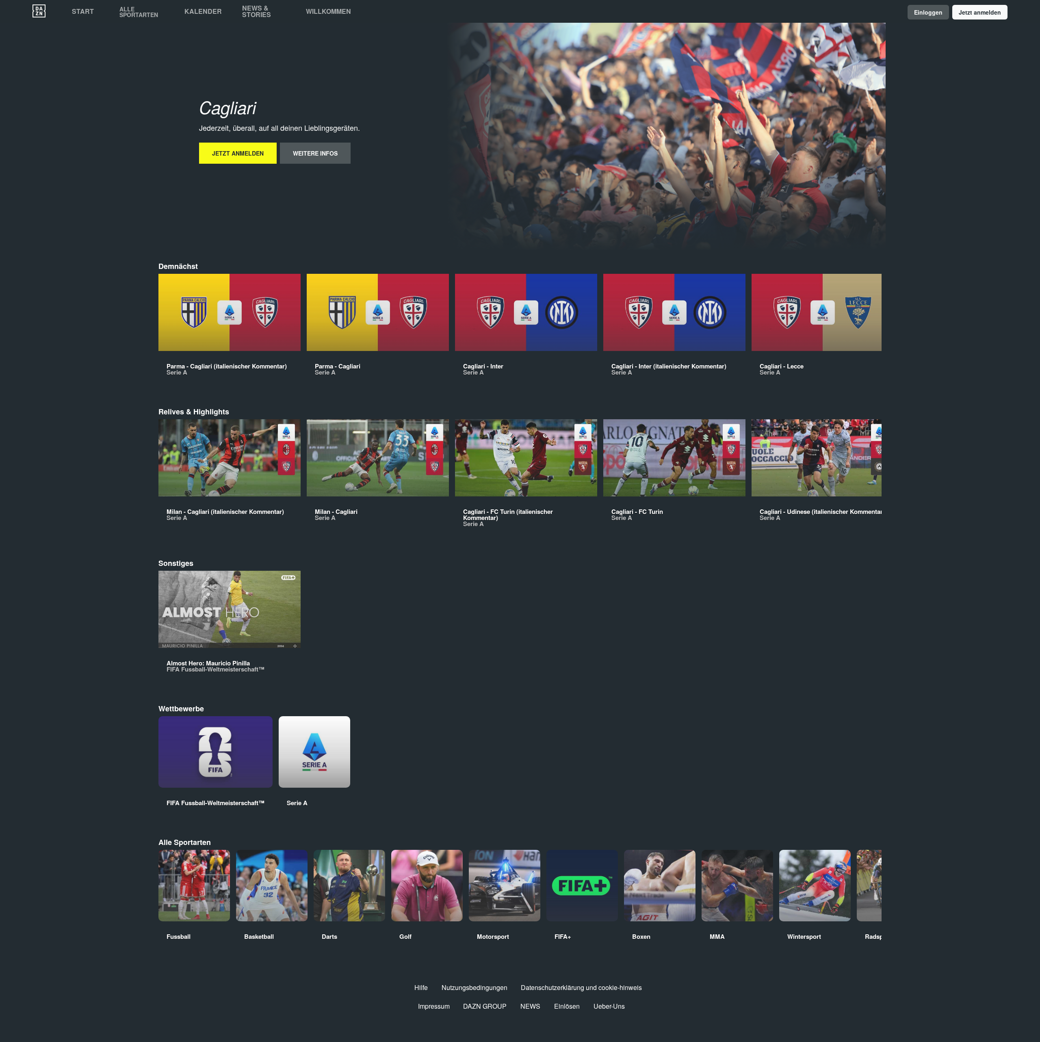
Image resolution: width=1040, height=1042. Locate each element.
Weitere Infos (315, 153)
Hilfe (421, 987)
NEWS (530, 1006)
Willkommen (328, 11)
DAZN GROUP (485, 1006)
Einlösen (567, 1006)
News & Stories (256, 11)
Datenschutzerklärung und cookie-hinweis (581, 987)
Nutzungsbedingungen (474, 987)
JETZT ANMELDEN (238, 153)
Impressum (434, 1006)
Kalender (203, 11)
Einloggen (928, 12)
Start (83, 11)
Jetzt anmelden (980, 12)
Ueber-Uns (609, 1006)
